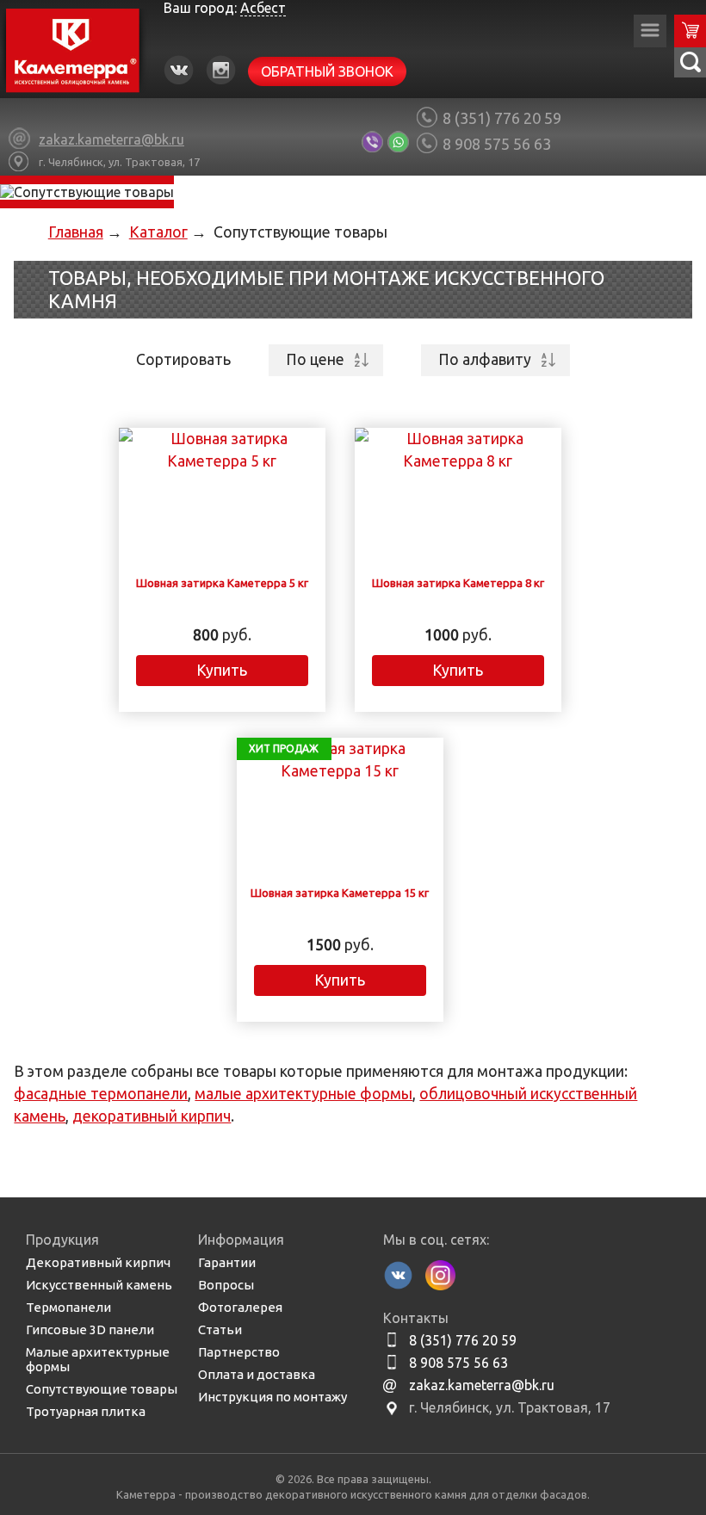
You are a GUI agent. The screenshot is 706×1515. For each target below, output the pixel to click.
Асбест (263, 7)
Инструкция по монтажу (272, 1396)
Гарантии (227, 1262)
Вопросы (226, 1284)
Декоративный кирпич (98, 1262)
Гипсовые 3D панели (90, 1329)
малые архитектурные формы (303, 1093)
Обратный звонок (327, 71)
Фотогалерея (240, 1307)
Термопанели (68, 1307)
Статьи (220, 1329)
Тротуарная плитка (86, 1411)
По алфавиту (484, 359)
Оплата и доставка (256, 1374)
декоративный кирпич (151, 1116)
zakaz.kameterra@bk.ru (481, 1385)
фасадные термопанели (101, 1093)
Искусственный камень (99, 1284)
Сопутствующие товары (101, 1389)
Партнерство (239, 1352)
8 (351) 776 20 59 (502, 118)
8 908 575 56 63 (497, 143)
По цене (315, 359)
